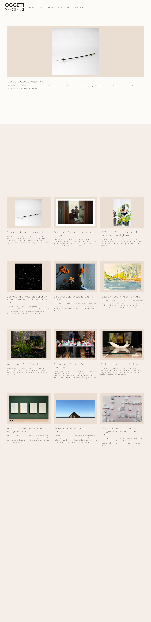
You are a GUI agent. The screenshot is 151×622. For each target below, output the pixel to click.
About (32, 7)
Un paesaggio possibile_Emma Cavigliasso (73, 298)
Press (69, 7)
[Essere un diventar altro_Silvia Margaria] (75, 212)
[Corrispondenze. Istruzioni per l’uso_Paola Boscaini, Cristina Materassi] (122, 408)
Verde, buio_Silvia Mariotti (23, 364)
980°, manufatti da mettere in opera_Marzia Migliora (119, 234)
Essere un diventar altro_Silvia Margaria (73, 234)
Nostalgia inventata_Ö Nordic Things (72, 430)
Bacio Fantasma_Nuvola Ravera (121, 364)
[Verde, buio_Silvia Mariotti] (29, 344)
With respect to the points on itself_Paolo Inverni (25, 430)
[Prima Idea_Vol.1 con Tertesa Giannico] (75, 344)
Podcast (60, 7)
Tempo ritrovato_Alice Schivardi (120, 296)
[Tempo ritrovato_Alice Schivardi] (122, 276)
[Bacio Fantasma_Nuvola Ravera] (122, 344)
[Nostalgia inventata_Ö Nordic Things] (75, 408)
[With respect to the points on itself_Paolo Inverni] (29, 408)
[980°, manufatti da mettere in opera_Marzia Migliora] (122, 212)
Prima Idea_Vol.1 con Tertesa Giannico (72, 366)
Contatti (79, 7)
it (143, 7)
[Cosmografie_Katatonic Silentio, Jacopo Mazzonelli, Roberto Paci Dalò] (29, 276)
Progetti (41, 7)
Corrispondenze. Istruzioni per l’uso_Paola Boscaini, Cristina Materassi (119, 431)
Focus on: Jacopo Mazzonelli (25, 81)
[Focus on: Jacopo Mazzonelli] (75, 51)
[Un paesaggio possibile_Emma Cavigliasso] (75, 276)
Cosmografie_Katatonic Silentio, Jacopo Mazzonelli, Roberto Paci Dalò (27, 299)
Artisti (51, 7)
